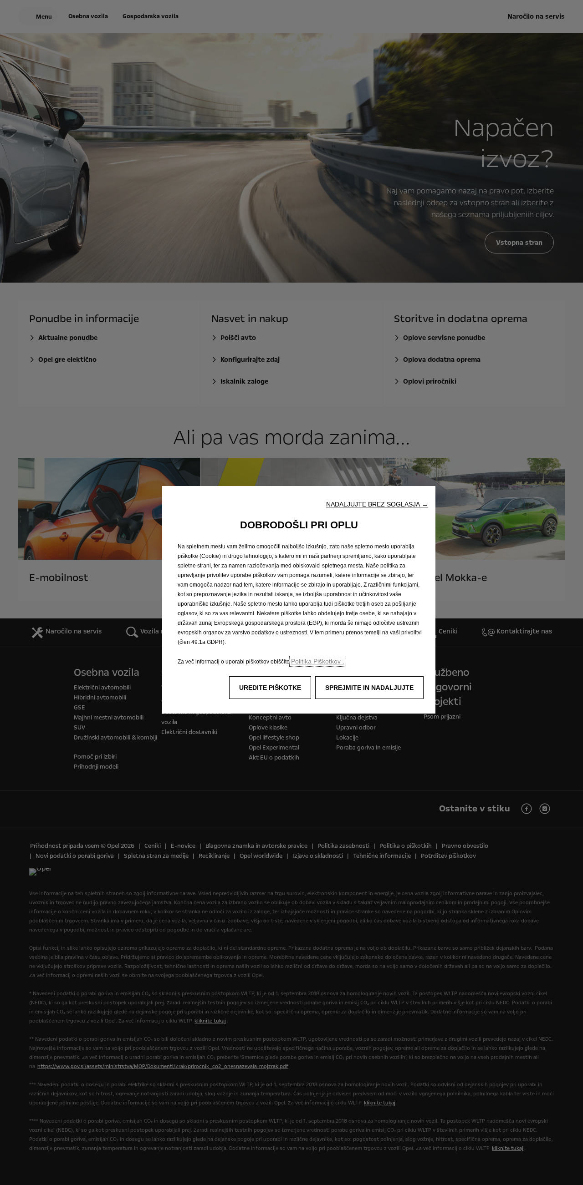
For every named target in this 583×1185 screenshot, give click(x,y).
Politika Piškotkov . (317, 661)
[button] (377, 504)
